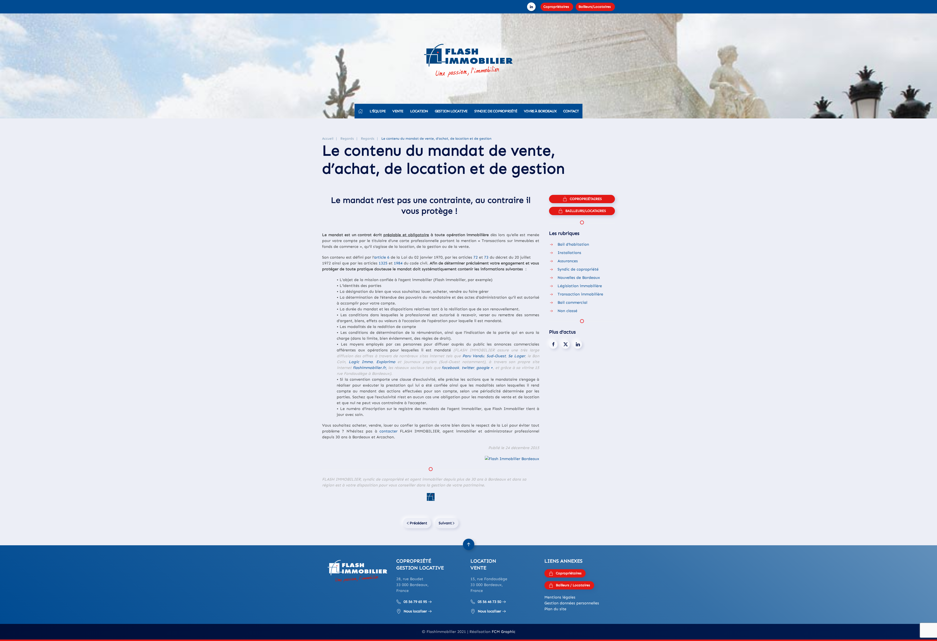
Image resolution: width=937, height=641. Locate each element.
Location (419, 111)
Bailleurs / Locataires (573, 585)
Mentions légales (559, 597)
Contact (571, 111)
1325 (383, 263)
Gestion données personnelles (571, 603)
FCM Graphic (503, 631)
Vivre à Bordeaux (540, 111)
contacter (388, 431)
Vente (397, 111)
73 (486, 257)
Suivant (445, 523)
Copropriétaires (556, 7)
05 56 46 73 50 (489, 601)
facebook (450, 367)
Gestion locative (451, 111)
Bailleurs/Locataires (595, 7)
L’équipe (378, 111)
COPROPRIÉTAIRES (586, 199)
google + (484, 367)
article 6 (381, 257)
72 (475, 257)
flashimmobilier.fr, (370, 367)
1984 (398, 263)
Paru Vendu (473, 356)
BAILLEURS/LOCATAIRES (585, 211)
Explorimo (385, 361)
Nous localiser (415, 611)
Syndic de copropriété (495, 111)
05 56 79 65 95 (415, 601)
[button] (468, 544)
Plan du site (555, 609)
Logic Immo (361, 361)
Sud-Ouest (496, 356)
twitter (468, 367)
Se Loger (516, 356)
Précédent (418, 523)
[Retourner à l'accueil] (468, 62)
